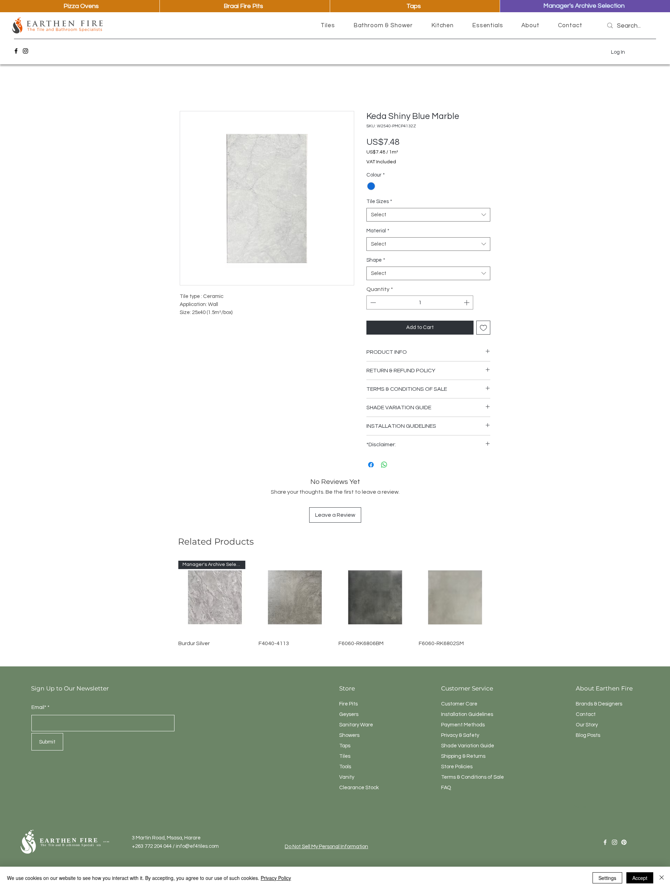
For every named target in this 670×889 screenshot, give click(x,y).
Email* (38, 707)
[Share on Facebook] (371, 465)
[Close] (661, 877)
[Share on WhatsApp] (384, 465)
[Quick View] (295, 597)
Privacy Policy (276, 877)
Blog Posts (588, 735)
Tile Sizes (379, 201)
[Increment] (467, 302)
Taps (344, 745)
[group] (335, 607)
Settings (607, 877)
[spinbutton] (419, 302)
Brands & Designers (599, 704)
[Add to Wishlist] (483, 328)
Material (377, 230)
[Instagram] (25, 50)
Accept (639, 877)
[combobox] (428, 215)
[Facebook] (16, 50)
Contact (586, 714)
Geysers (348, 714)
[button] (328, 25)
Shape (375, 260)
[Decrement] (372, 302)
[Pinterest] (623, 842)
